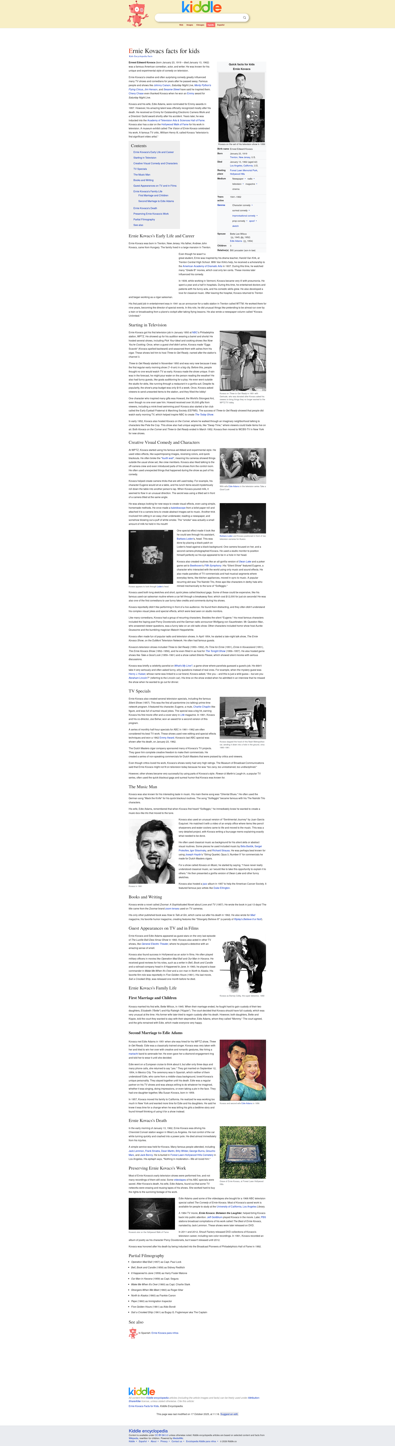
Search (244, 17)
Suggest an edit (229, 1414)
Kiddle (132, 1441)
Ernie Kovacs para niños (165, 1333)
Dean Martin (168, 1151)
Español (220, 24)
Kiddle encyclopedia (157, 1397)
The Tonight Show (215, 651)
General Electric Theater (154, 944)
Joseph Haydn (193, 854)
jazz (205, 883)
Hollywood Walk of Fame (175, 124)
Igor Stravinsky (198, 850)
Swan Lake (245, 561)
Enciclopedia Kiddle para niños (201, 1441)
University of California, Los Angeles (236, 1206)
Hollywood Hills (237, 173)
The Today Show (204, 414)
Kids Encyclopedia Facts (140, 56)
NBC (195, 332)
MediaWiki (178, 1438)
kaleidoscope (178, 507)
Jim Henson (151, 89)
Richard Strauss (221, 850)
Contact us (177, 1441)
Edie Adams (236, 240)
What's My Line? (183, 665)
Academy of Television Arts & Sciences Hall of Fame (176, 120)
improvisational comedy (243, 215)
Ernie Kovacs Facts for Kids (144, 1406)
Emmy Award (167, 737)
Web (181, 24)
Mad (252, 915)
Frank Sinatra (152, 1151)
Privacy (164, 1441)
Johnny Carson (162, 85)
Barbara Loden (226, 535)
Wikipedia (133, 1438)
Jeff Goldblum (214, 1217)
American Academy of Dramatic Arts (202, 266)
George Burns (197, 1151)
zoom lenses (172, 908)
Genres (221, 204)
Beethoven (196, 565)
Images (190, 24)
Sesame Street (172, 89)
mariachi (133, 1053)
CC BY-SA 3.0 (161, 1435)
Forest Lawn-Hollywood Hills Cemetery (191, 1155)
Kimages (200, 24)
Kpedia (211, 24)
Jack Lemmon (136, 1151)
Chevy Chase (136, 93)
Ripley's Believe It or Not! (247, 919)
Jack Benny (146, 1155)
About (153, 1441)
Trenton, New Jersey (240, 157)
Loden (159, 586)
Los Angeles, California (241, 165)
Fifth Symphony (212, 565)
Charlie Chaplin (202, 706)
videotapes (180, 1179)
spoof (252, 220)
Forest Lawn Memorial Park (243, 170)
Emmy (190, 93)
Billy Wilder (182, 1151)
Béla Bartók (247, 846)
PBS (263, 1217)
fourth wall (167, 458)
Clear (238, 17)
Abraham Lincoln (138, 678)
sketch (235, 225)
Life (183, 715)
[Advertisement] (197, 36)
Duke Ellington (222, 888)
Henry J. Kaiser (137, 674)
